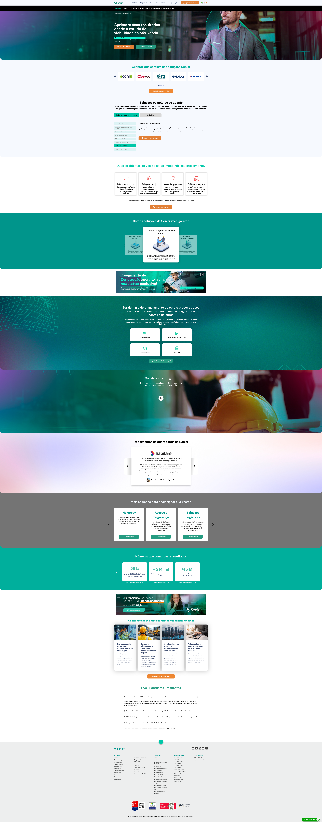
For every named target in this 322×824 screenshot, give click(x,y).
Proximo (197, 245)
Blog (155, 757)
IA (151, 3)
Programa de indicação (140, 757)
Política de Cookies (179, 769)
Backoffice (151, 115)
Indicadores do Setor (169, 8)
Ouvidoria (136, 765)
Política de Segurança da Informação (181, 774)
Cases (156, 3)
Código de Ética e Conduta (178, 758)
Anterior (124, 245)
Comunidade (117, 779)
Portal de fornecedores (140, 770)
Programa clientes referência (139, 760)
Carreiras (116, 757)
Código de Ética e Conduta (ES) (178, 766)
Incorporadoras (144, 8)
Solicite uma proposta (161, 91)
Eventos (116, 774)
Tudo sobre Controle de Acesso (160, 782)
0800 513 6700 (198, 757)
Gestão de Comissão (121, 132)
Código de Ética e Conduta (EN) (178, 762)
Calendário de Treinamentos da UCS (140, 772)
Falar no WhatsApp (309, 819)
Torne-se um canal (119, 770)
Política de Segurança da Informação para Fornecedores (181, 779)
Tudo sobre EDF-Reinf (160, 785)
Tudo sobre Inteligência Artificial (160, 763)
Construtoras (133, 8)
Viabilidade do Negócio (121, 123)
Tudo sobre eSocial (159, 777)
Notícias (156, 760)
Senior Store (117, 772)
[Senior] (118, 2)
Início (125, 8)
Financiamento (118, 762)
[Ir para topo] (161, 741)
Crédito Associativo (121, 135)
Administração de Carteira (122, 139)
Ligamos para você (199, 760)
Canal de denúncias (139, 767)
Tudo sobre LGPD (159, 774)
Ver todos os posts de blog (161, 676)
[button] (115, 76)
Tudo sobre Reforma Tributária (159, 792)
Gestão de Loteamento (121, 142)
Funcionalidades (155, 8)
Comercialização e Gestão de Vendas (123, 128)
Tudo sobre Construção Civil (160, 788)
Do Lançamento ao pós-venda (126, 115)
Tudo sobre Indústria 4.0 (160, 768)
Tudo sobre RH (158, 770)
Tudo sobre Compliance (160, 779)
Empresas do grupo (119, 760)
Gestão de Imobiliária (121, 145)
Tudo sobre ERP (158, 766)
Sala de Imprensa (118, 764)
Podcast (116, 777)
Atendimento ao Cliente (122, 149)
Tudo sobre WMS (158, 772)
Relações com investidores (118, 767)
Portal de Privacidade (180, 771)
